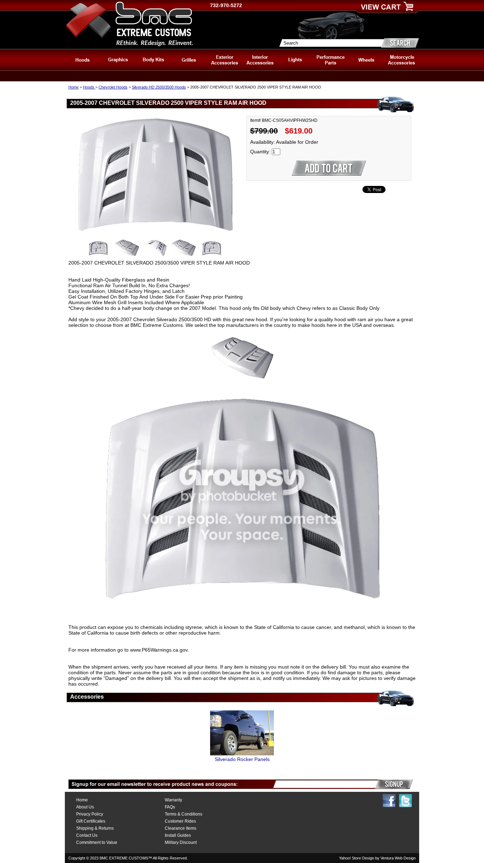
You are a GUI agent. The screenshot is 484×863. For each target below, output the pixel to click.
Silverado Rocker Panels (242, 759)
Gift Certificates (90, 821)
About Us (85, 807)
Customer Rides (180, 821)
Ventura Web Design (398, 858)
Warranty (173, 799)
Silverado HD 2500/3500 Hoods (159, 87)
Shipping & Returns (95, 828)
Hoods (89, 87)
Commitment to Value (96, 842)
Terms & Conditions (183, 814)
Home (73, 87)
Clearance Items (180, 828)
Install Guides (178, 835)
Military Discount (181, 842)
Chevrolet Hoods (113, 87)
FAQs (170, 807)
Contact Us (86, 835)
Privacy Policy (89, 814)
